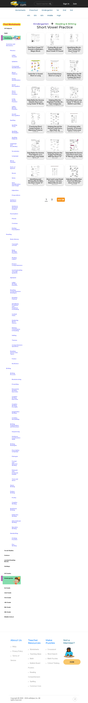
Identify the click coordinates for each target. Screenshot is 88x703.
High (59, 15)
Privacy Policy (17, 651)
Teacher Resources (34, 641)
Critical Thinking (53, 663)
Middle (50, 15)
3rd (71, 10)
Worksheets (20, 10)
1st (58, 10)
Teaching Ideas (35, 654)
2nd (64, 10)
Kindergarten (47, 10)
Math (32, 659)
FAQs (14, 647)
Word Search (52, 654)
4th (28, 15)
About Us (16, 640)
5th (35, 15)
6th (42, 15)
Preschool (33, 10)
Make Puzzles (50, 641)
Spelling (33, 681)
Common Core (35, 686)
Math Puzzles (53, 659)
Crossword (52, 649)
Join (72, 662)
